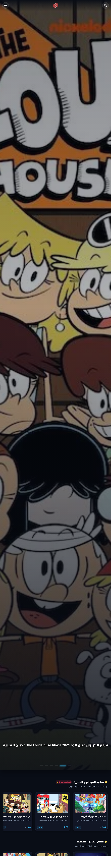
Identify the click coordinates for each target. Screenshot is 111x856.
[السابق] (103, 811)
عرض (77, 827)
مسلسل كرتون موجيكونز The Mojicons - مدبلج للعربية (63, 745)
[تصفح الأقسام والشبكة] (5, 5)
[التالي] (7, 811)
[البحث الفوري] (105, 5)
